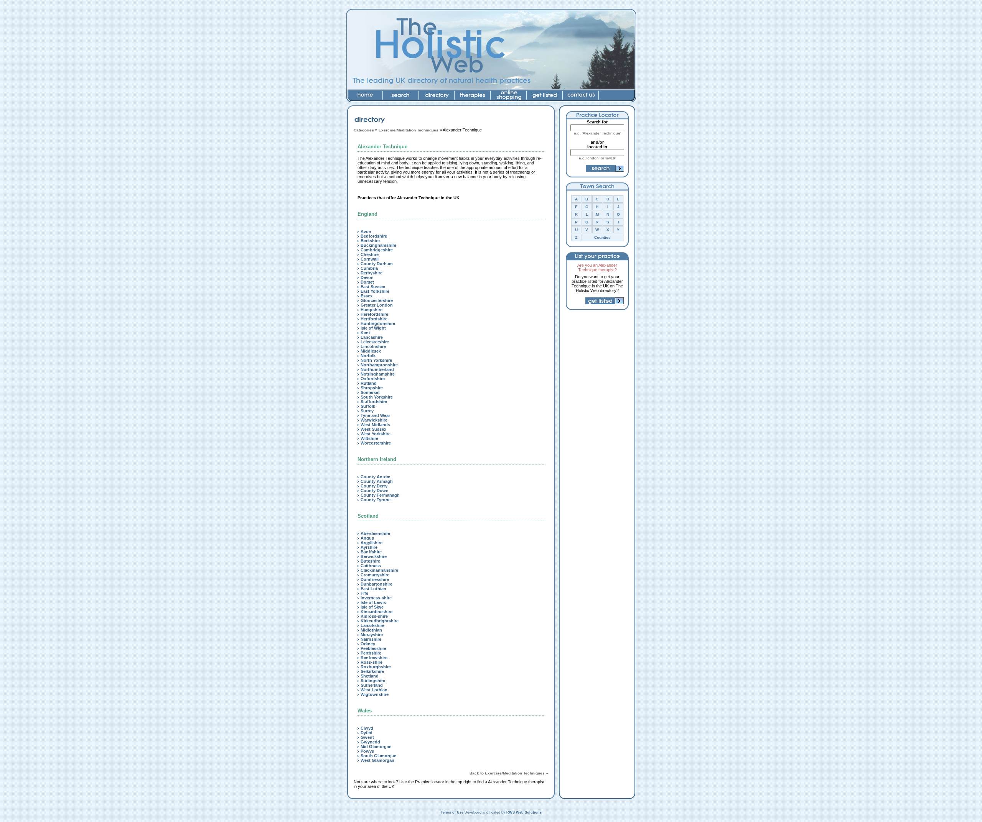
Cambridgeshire (377, 250)
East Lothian (373, 588)
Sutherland (372, 685)
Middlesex (371, 351)
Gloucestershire (377, 300)
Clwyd (367, 728)
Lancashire (372, 337)
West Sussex (373, 429)
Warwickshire (374, 420)
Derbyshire (371, 273)
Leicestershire (375, 342)
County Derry (374, 486)
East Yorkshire (375, 291)
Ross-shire (371, 662)
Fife (364, 593)
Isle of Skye (372, 607)
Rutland (369, 383)
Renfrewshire (374, 657)
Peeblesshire (373, 648)
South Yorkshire (377, 397)
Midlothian (371, 630)
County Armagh (377, 481)
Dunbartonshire (376, 584)
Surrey (367, 411)
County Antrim (375, 476)
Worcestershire (376, 443)
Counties (602, 237)
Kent (365, 332)
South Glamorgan (379, 755)
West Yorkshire (375, 434)
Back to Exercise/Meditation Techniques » (509, 773)
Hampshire (371, 309)
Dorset (367, 282)
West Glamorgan (377, 760)
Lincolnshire (373, 346)
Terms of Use (452, 812)
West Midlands (375, 424)
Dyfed (366, 732)
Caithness (371, 565)
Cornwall (370, 259)
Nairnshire (371, 639)
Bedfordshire (374, 236)
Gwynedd (370, 742)
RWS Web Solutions (524, 812)
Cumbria (369, 268)
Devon (367, 277)
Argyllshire (371, 542)
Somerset (370, 392)
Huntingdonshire (378, 323)
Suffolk (368, 406)
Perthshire (371, 653)
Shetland (370, 676)
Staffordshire (374, 401)
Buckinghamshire (378, 245)
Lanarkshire (372, 625)
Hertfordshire (374, 319)
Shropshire (372, 388)
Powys (367, 751)
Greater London (377, 305)
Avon (366, 231)
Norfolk (368, 355)
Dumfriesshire (375, 579)
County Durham (377, 263)
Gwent (367, 737)
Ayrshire (369, 547)
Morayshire (372, 634)
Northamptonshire (379, 365)
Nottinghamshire (378, 374)
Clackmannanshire (379, 570)
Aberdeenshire (375, 533)
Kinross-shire (374, 616)
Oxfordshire (373, 378)
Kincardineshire (376, 611)
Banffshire (371, 552)
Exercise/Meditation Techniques (408, 130)
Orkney (368, 644)
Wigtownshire (375, 694)
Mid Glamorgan (376, 746)
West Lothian (374, 689)
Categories (364, 130)
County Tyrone (375, 499)
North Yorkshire (376, 360)
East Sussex (373, 286)
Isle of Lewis (373, 602)
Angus (367, 538)
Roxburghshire (376, 666)
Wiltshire (369, 438)
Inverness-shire (376, 598)
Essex (366, 296)
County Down (375, 490)
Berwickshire (374, 556)
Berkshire (370, 240)
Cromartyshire (375, 575)
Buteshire (370, 561)
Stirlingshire (373, 680)
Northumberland (377, 369)
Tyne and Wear (375, 415)
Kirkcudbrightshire (380, 621)
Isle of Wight (373, 328)
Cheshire (370, 254)
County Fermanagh (380, 495)
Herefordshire (374, 314)
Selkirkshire (372, 671)
